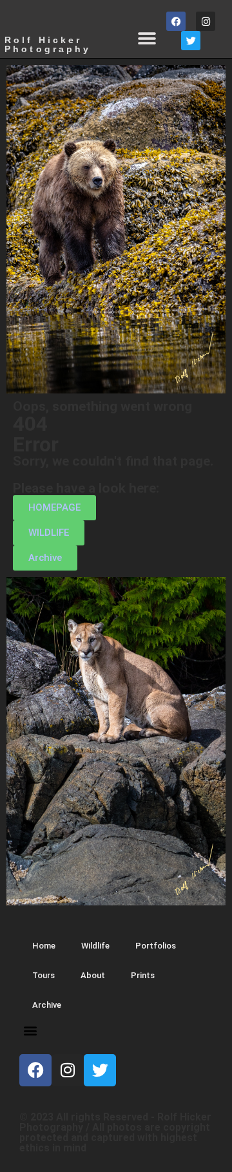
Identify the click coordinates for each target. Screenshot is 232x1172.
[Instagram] (205, 21)
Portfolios (155, 945)
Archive (46, 1005)
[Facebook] (176, 21)
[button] (146, 38)
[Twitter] (190, 40)
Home (43, 945)
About (93, 975)
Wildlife (95, 945)
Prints (143, 975)
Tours (43, 975)
